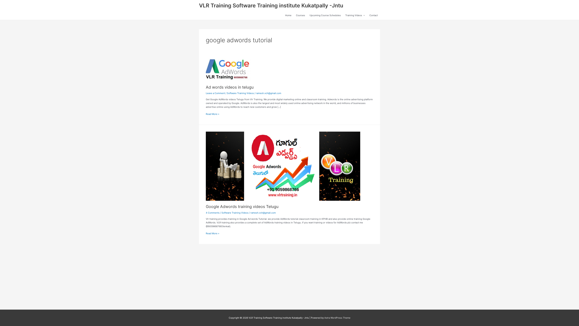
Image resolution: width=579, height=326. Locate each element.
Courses (300, 15)
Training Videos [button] (353, 15)
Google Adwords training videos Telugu (242, 206)
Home (288, 15)
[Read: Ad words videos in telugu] (228, 69)
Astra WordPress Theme (337, 317)
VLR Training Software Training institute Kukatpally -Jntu (271, 5)
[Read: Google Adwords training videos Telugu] (283, 166)
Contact (373, 15)
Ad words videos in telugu (230, 87)
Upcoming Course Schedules (325, 15)
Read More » (212, 113)
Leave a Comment (215, 93)
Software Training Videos (240, 93)
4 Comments (213, 212)
